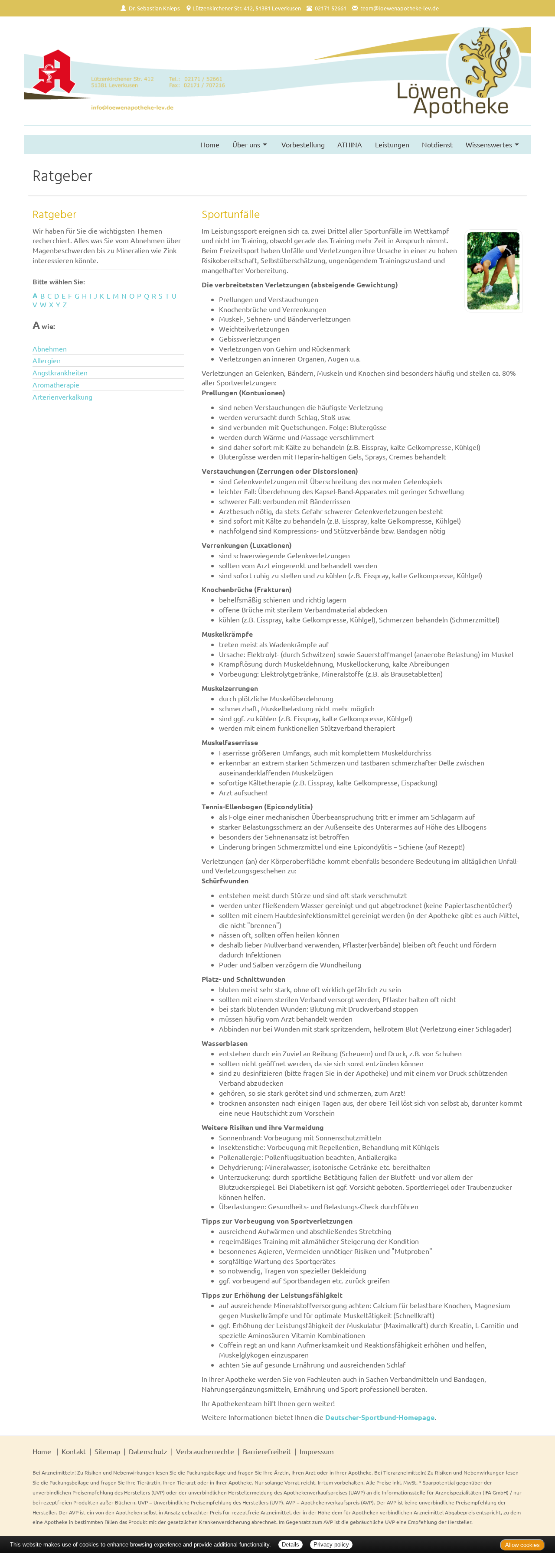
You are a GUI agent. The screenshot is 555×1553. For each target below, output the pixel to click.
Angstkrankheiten (60, 372)
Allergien (47, 360)
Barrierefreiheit (267, 1451)
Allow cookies (522, 1545)
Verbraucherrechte (205, 1451)
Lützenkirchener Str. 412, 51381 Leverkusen (247, 8)
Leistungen (392, 144)
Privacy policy (331, 1544)
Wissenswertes (489, 144)
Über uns (246, 144)
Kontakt (74, 1451)
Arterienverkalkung (62, 396)
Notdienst (437, 144)
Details (290, 1544)
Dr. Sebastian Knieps (154, 8)
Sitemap (107, 1451)
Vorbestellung (303, 144)
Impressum (317, 1451)
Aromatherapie (56, 384)
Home (210, 144)
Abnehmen (50, 348)
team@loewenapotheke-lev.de (399, 8)
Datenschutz (148, 1451)
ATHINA (349, 144)
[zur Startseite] (277, 75)
